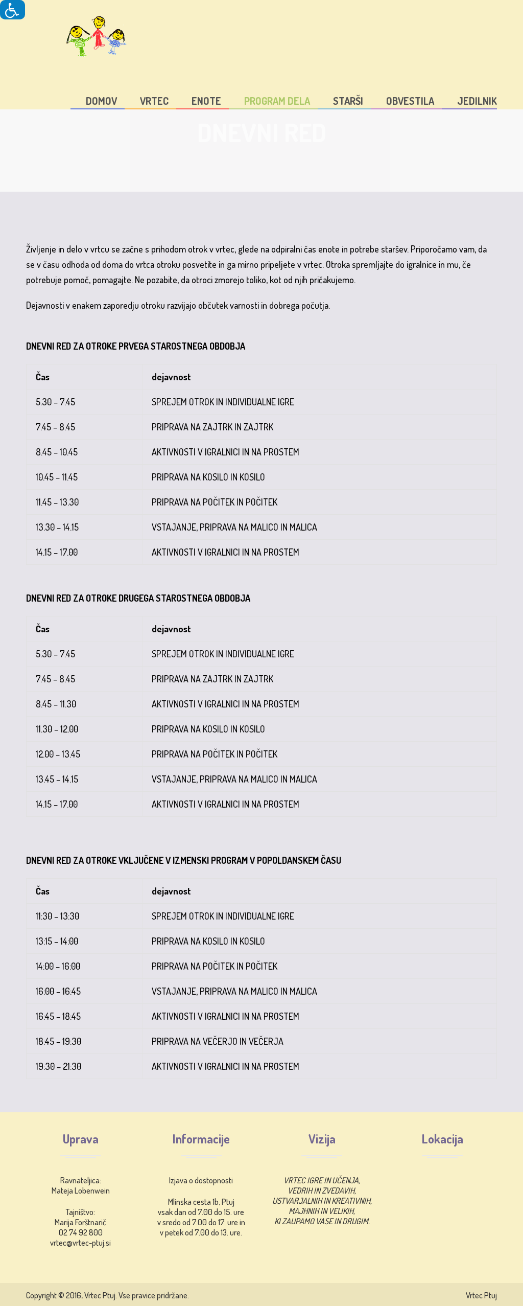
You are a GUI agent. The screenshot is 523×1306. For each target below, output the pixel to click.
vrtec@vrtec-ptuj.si (80, 1243)
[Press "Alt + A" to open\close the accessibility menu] (12, 9)
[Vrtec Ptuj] (77, 33)
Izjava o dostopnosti (201, 1180)
